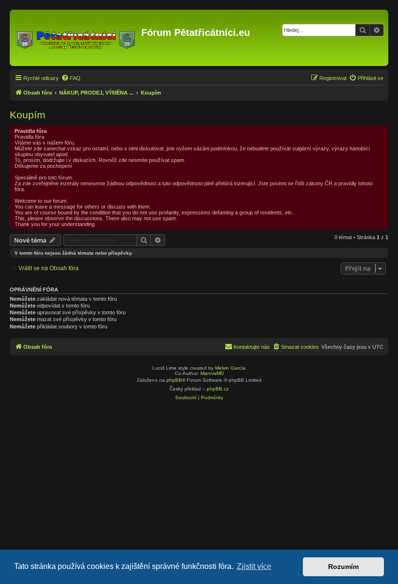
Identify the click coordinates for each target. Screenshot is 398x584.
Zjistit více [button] (254, 566)
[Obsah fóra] (76, 38)
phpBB (174, 380)
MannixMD (212, 373)
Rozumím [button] (343, 566)
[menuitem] (71, 78)
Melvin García (230, 368)
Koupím (28, 114)
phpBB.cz (218, 388)
